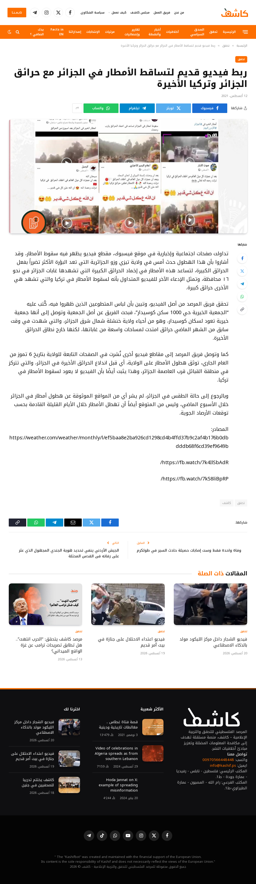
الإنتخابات (93, 32)
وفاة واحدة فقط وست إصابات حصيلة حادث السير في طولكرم (189, 550)
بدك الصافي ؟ (37, 32)
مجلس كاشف (140, 12)
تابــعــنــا (17, 12)
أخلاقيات (172, 32)
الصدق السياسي (197, 32)
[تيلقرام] (242, 284)
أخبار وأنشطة (154, 32)
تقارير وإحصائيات (132, 32)
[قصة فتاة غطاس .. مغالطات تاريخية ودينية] (153, 727)
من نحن (179, 12)
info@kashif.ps (223, 765)
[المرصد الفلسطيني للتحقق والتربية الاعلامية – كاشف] (234, 12)
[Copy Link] (242, 309)
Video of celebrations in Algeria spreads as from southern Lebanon (116, 754)
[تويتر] (242, 271)
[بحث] (17, 32)
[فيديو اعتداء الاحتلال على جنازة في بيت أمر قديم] (128, 604)
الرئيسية (229, 32)
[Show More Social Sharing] (77, 108)
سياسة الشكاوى (92, 12)
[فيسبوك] (242, 258)
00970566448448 (218, 759)
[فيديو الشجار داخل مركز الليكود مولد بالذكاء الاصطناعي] (210, 604)
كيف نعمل (119, 12)
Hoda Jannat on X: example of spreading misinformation (118, 785)
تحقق (213, 32)
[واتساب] (242, 297)
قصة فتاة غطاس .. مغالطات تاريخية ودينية (118, 724)
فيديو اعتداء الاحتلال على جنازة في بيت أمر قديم (131, 642)
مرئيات (110, 32)
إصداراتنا (75, 32)
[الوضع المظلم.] (10, 32)
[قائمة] (245, 31)
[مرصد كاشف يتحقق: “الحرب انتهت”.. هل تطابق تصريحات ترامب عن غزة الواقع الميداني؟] (45, 604)
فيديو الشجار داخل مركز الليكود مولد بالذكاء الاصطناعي (213, 642)
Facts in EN (57, 32)
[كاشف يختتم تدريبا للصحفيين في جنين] (69, 785)
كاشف (226, 503)
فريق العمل (162, 12)
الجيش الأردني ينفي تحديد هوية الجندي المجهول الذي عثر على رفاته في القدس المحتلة (69, 553)
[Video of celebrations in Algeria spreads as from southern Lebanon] (153, 753)
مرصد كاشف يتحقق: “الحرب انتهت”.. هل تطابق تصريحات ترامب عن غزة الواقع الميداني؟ (49, 645)
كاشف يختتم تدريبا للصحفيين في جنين (37, 782)
